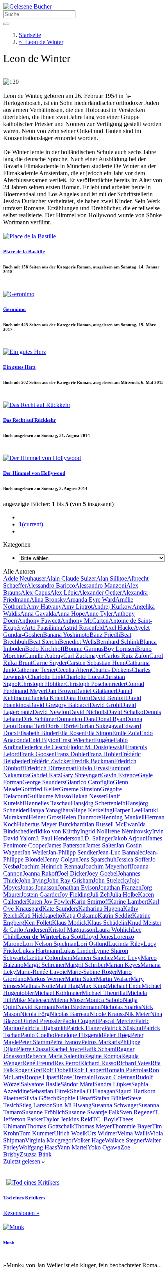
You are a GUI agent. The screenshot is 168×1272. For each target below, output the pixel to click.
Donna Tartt (31, 726)
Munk (8, 1242)
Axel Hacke (119, 627)
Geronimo (14, 309)
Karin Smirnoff (90, 901)
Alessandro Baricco (51, 585)
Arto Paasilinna (43, 627)
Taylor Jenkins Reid (67, 1119)
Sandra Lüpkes (112, 1084)
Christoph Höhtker (42, 683)
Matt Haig (67, 985)
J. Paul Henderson (58, 838)
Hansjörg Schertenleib (98, 803)
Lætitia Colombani (49, 957)
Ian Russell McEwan (112, 824)
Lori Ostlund (92, 943)
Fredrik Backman (92, 761)
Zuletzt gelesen (24, 1161)
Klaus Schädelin (107, 922)
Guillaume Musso (49, 796)
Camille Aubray (43, 655)
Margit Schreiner (44, 964)
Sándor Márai (77, 1084)
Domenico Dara (76, 719)
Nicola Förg (35, 1014)
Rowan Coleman (115, 1077)
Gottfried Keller (39, 789)
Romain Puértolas (126, 1070)
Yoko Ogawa (104, 1147)
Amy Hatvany (44, 606)
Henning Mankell (123, 817)
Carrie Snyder (49, 662)
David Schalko (125, 712)
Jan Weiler (35, 852)
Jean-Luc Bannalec (121, 852)
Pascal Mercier (117, 1021)
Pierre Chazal (33, 1049)
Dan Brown (60, 691)
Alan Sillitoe (111, 578)
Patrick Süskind (123, 1028)
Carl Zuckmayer (83, 655)
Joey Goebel (102, 873)
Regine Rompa (102, 1056)
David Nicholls (88, 712)
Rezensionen (21, 1213)
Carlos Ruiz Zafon (126, 655)
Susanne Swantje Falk (92, 1112)
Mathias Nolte (37, 985)
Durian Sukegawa (99, 726)
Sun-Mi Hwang (72, 1105)
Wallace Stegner (125, 1140)
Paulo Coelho (37, 1035)
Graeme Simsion (79, 789)
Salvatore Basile (41, 1084)
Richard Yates (133, 1063)
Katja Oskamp (80, 915)
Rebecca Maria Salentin (54, 1056)
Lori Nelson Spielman (49, 943)
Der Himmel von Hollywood (34, 473)
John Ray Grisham (70, 880)
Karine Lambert (128, 901)
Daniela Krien (46, 698)
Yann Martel (72, 1147)
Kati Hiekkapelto (41, 915)
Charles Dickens (111, 669)
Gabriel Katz (45, 775)
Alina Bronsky (48, 599)
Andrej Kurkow (112, 606)
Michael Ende (124, 985)
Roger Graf (28, 1070)
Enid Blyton (44, 740)
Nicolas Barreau (69, 1014)
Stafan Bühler (111, 1098)
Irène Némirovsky (129, 831)
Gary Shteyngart (81, 775)
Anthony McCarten (85, 620)
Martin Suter (80, 978)
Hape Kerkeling (93, 810)
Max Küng (93, 985)
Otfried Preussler (41, 1021)
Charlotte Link (46, 676)
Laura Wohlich (113, 929)
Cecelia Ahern (73, 669)
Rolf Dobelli (57, 1070)
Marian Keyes (122, 964)
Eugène (104, 740)
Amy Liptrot (77, 606)
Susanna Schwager (114, 1105)
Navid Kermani (36, 1007)
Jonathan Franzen (119, 887)
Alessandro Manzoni (100, 585)
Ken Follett (38, 922)
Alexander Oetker (100, 592)
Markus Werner (46, 978)
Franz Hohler (104, 754)
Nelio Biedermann (78, 1007)
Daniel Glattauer (95, 691)
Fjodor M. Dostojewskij (96, 747)
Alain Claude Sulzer (71, 578)
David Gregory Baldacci (59, 705)
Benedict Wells (77, 641)
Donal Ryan (110, 719)
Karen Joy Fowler (49, 901)
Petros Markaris (100, 1042)
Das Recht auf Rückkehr (29, 420)
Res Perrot (67, 1063)
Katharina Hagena (100, 908)
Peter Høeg (117, 1035)
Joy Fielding (74, 894)
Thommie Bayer (132, 1126)
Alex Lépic (64, 592)
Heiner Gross (45, 817)
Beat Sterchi (44, 641)
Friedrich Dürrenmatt (50, 768)
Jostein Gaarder (40, 894)
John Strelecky (111, 880)
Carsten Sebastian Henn (96, 662)
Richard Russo (98, 1063)
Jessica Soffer (133, 859)
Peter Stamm (34, 1042)
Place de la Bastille (24, 251)
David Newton (50, 712)
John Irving (33, 880)
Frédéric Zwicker (50, 761)
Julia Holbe (124, 894)
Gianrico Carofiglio (89, 782)
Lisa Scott (71, 936)
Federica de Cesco (44, 747)
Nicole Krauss (107, 1014)
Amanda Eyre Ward (90, 599)
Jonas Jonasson (38, 887)
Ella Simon (98, 733)
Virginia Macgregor (49, 1140)
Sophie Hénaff (76, 1098)
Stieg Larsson (36, 1105)
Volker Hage (89, 1140)
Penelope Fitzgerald (78, 1035)
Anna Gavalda (38, 613)
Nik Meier (137, 1014)
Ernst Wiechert (77, 740)
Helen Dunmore (81, 817)
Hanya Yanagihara (50, 810)
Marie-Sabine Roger (92, 971)
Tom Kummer (36, 1133)
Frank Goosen (37, 754)
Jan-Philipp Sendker (73, 852)
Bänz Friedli (104, 634)
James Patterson (66, 845)
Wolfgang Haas (38, 1147)
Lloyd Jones (98, 936)
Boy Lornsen (120, 648)
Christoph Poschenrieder (95, 683)
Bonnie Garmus (84, 648)
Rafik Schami (99, 1049)
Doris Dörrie (61, 726)
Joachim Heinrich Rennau (51, 866)
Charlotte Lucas (83, 676)
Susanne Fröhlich (43, 1112)
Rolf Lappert (89, 1070)
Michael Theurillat (104, 993)
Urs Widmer (102, 1133)
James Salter (101, 845)
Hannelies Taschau (47, 803)
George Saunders (43, 782)
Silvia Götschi (40, 1098)
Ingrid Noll (93, 831)
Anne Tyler (99, 613)
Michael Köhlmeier (58, 993)
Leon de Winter (41, 42)
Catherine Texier (35, 669)
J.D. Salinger (96, 838)
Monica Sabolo (104, 1000)
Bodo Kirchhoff (44, 648)
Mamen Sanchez (92, 957)
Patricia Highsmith (44, 1028)
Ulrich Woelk (70, 1133)
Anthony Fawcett (39, 620)
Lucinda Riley (125, 943)
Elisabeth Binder (37, 733)
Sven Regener (137, 1112)
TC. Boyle (105, 1119)
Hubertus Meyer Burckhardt (51, 824)
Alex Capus (35, 592)
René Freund (38, 1063)
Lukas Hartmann (39, 950)
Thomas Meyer (93, 1126)
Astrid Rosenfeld (83, 627)
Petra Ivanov (65, 1042)
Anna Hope (70, 613)
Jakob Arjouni (130, 838)
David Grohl (105, 705)
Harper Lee (127, 810)
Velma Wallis (133, 1133)
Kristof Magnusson (71, 929)
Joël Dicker (73, 873)
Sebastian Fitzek (50, 1091)
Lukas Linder (76, 950)
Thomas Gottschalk (50, 1126)
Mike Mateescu (32, 1000)
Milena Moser (68, 1000)
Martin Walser (113, 978)
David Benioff (108, 698)
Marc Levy (127, 957)
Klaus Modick (69, 922)
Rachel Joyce (66, 1049)
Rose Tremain (76, 1077)
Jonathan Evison (77, 887)
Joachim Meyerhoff (107, 866)
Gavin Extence (119, 775)
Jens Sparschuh (97, 859)
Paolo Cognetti (80, 1021)
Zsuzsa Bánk (36, 1154)
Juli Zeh (100, 894)
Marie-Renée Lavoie (41, 971)
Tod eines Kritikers (24, 1198)
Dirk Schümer (38, 719)
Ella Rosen (71, 733)
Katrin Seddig (115, 915)
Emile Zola (125, 733)
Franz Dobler (71, 754)
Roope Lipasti (42, 1077)
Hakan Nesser (88, 796)
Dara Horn (77, 698)
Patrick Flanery (85, 1028)
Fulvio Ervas (92, 768)
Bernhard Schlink (117, 641)
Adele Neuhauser (24, 578)
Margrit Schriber (85, 964)
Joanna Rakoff (41, 873)
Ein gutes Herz (19, 367)
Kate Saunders (60, 908)
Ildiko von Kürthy (58, 831)
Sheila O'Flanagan (92, 1091)
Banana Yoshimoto (66, 634)
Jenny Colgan (62, 859)
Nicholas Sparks (121, 1007)
